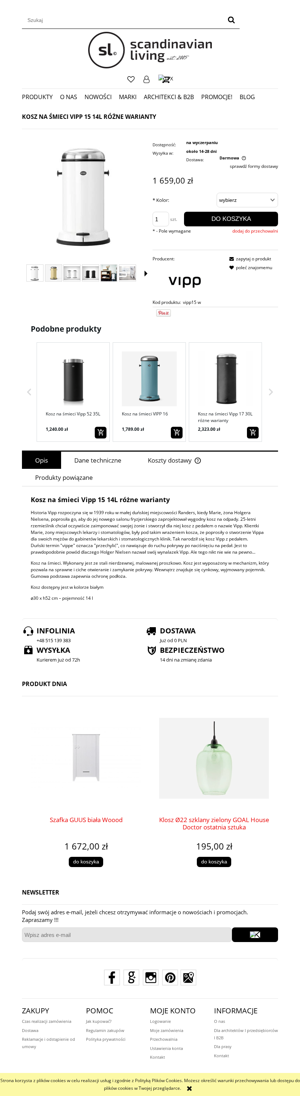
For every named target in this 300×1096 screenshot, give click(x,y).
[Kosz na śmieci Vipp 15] (35, 273)
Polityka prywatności (105, 1039)
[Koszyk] (165, 79)
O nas (219, 1021)
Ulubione (131, 79)
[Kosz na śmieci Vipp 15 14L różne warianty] (53, 273)
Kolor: (161, 200)
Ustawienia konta (166, 1048)
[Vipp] (185, 280)
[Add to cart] (100, 432)
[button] (29, 392)
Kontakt (157, 1057)
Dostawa (30, 1030)
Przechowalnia (163, 1039)
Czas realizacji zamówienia (46, 1021)
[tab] (41, 460)
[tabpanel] (150, 548)
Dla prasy (223, 1046)
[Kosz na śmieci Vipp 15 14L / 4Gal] (72, 273)
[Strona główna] (150, 50)
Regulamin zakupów (105, 1030)
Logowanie (146, 79)
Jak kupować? (99, 1021)
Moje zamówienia (166, 1030)
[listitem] (73, 392)
